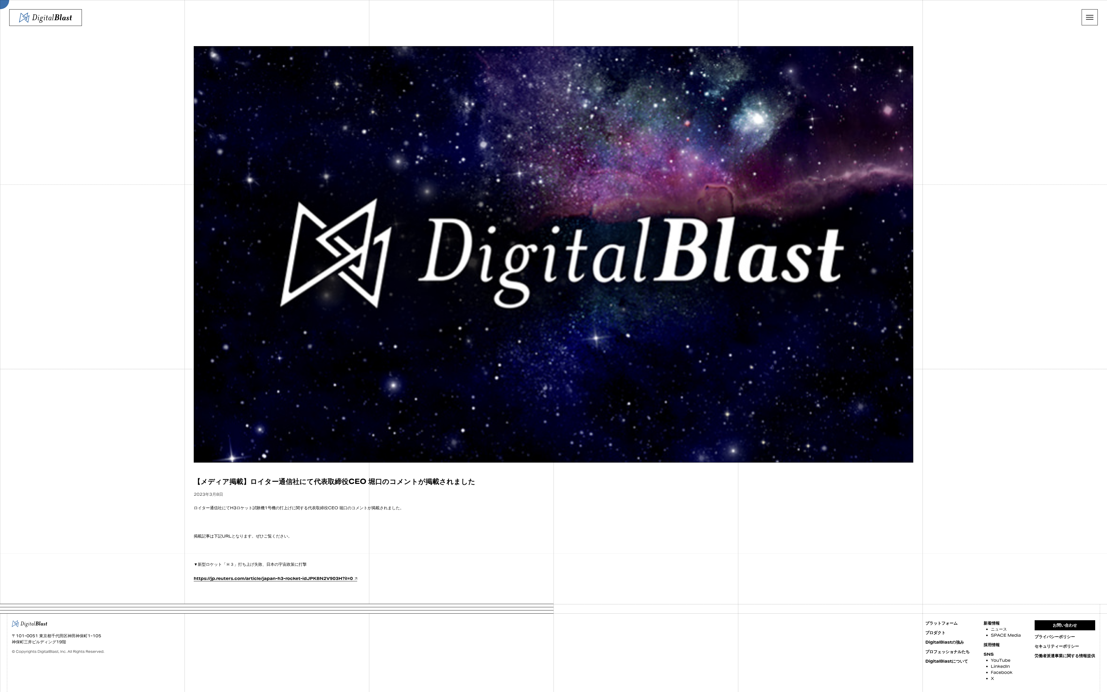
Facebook (1001, 672)
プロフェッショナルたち (947, 651)
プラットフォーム (941, 623)
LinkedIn (1000, 666)
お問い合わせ (1065, 625)
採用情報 (992, 644)
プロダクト (935, 632)
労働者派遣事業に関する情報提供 (1065, 655)
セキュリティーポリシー (1057, 646)
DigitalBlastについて (946, 661)
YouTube (1000, 660)
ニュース (999, 629)
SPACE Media (1006, 635)
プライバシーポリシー (1055, 636)
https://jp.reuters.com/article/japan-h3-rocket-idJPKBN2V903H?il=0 (273, 578)
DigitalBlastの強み (944, 642)
